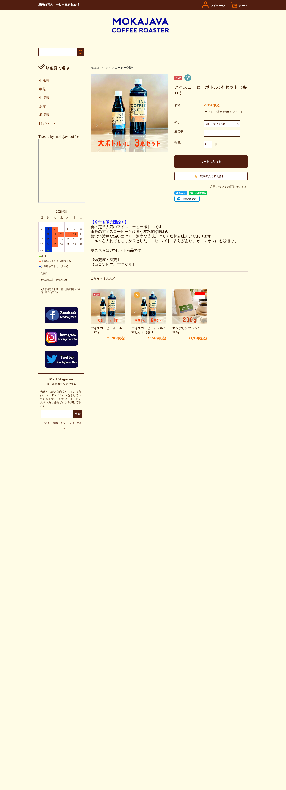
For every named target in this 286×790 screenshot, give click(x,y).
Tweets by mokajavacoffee (58, 136)
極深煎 (44, 115)
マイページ (217, 5)
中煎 (42, 89)
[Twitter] (61, 366)
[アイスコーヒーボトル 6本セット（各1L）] (148, 306)
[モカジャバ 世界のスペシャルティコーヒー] (140, 32)
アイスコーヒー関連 (119, 67)
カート (243, 5)
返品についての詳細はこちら (229, 186)
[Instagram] (61, 344)
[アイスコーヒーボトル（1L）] (108, 306)
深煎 (42, 106)
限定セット (47, 123)
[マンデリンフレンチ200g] (189, 306)
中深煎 (44, 98)
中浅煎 (44, 80)
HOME (95, 67)
